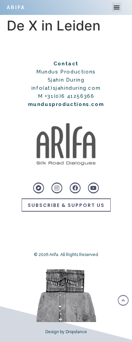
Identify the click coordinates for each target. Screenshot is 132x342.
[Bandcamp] (38, 188)
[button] (117, 7)
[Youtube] (93, 188)
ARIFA (16, 7)
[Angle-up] (123, 300)
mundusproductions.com (66, 104)
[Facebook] (75, 188)
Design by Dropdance (66, 331)
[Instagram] (56, 188)
